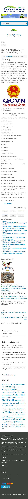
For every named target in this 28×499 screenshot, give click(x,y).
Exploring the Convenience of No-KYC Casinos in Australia (14, 454)
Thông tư (9, 422)
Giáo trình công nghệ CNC (17, 397)
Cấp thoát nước (19, 395)
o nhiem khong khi (18, 410)
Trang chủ (3, 494)
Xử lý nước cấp (12, 426)
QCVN (7, 412)
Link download (8, 203)
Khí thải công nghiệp (9, 408)
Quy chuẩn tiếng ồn (11, 417)
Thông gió (4, 421)
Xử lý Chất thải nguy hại (15, 424)
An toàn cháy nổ (12, 384)
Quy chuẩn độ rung (19, 417)
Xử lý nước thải (19, 426)
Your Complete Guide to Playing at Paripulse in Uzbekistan (14, 446)
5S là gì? (5, 221)
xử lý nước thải (10, 460)
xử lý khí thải (3, 460)
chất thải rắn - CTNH (17, 392)
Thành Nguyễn (8, 56)
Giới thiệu (9, 494)
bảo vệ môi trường (21, 390)
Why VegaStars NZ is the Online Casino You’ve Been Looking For (12, 450)
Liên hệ (24, 494)
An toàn (3, 45)
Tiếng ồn (14, 422)
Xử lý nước (7, 426)
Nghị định (11, 410)
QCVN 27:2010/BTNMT (14, 412)
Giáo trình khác (9, 400)
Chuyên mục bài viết (7, 333)
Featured (4, 397)
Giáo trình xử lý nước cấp (11, 403)
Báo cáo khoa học (9, 390)
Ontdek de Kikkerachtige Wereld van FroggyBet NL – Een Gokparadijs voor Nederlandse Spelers (13, 443)
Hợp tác (19, 494)
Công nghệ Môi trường (14, 35)
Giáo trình (9, 397)
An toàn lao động (8, 387)
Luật (14, 408)
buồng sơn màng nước (19, 460)
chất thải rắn (8, 392)
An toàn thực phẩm (19, 387)
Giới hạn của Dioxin (17, 406)
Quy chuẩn (15, 415)
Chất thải (3, 392)
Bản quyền (14, 494)
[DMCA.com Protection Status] (5, 488)
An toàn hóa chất (21, 384)
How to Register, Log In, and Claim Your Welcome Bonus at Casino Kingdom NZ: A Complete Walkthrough (12, 347)
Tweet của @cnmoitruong (8, 375)
